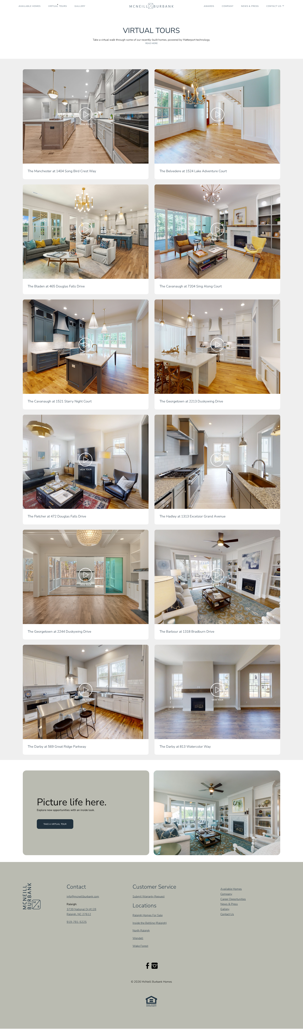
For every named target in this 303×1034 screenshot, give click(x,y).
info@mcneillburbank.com (83, 896)
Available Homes (30, 6)
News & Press (250, 6)
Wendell (138, 938)
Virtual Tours (57, 6)
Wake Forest (140, 946)
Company (227, 6)
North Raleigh (141, 931)
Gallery (80, 6)
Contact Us (273, 6)
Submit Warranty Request (148, 896)
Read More (151, 43)
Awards (209, 6)
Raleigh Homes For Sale (148, 915)
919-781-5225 (77, 922)
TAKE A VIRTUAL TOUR (54, 824)
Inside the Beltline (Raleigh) (150, 923)
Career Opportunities (233, 899)
